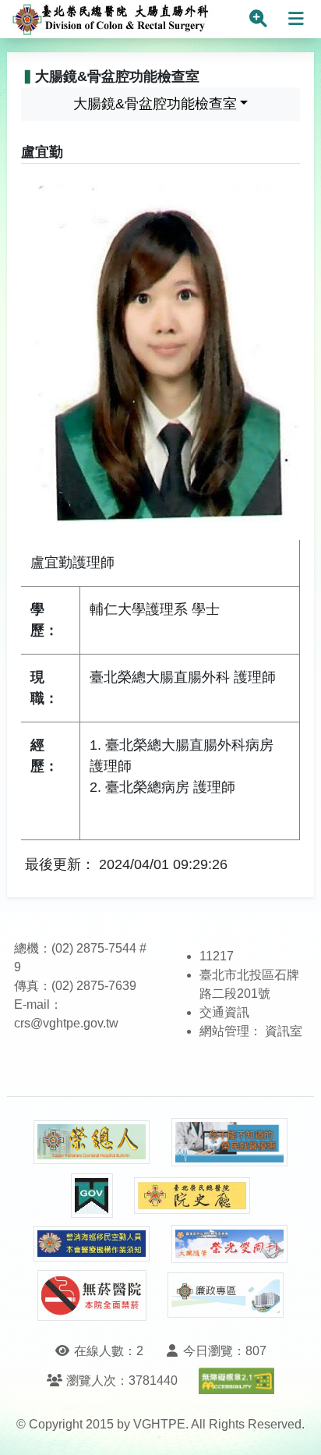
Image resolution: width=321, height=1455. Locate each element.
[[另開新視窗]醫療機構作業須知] (92, 1244)
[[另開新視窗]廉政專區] (226, 1295)
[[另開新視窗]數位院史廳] (192, 1195)
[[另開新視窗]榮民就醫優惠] (229, 1142)
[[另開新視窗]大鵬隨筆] (229, 1244)
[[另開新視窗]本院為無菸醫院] (91, 1295)
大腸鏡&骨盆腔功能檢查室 (155, 104)
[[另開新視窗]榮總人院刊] (92, 1142)
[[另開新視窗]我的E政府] (92, 1195)
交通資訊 (224, 1012)
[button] (295, 1427)
